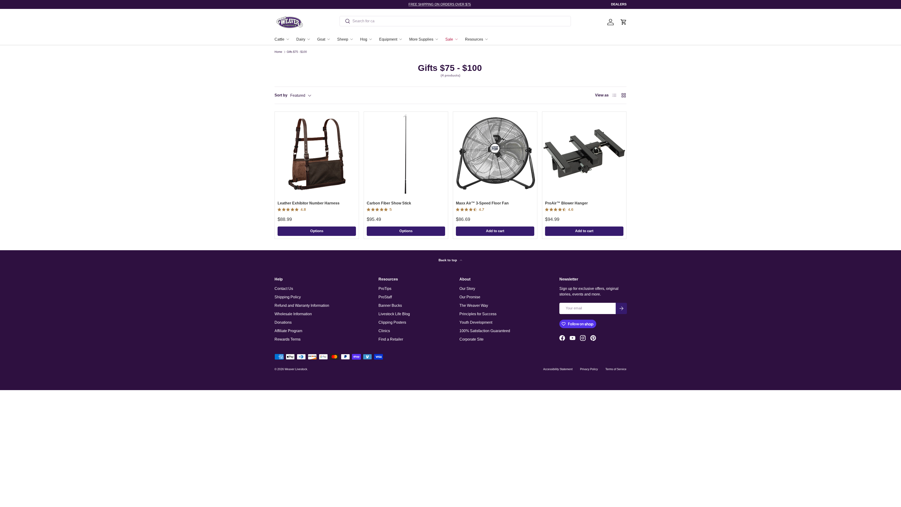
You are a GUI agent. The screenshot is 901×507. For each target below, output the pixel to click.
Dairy (300, 39)
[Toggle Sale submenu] (456, 39)
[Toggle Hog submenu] (370, 39)
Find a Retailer (390, 339)
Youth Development (475, 322)
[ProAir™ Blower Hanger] (584, 154)
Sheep (342, 39)
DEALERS (618, 4)
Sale (449, 39)
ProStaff (385, 297)
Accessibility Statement (558, 369)
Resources (474, 39)
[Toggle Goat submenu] (328, 39)
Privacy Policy (589, 369)
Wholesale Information (293, 314)
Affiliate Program (288, 331)
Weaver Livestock (296, 369)
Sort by (281, 95)
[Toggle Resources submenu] (486, 39)
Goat (321, 39)
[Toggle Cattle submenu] (287, 39)
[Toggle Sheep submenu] (351, 39)
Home (278, 51)
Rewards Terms (288, 339)
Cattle (279, 39)
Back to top (448, 260)
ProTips (384, 289)
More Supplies (421, 39)
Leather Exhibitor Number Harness (309, 203)
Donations (283, 322)
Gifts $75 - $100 (297, 51)
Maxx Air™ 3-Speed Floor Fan (482, 203)
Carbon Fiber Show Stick (389, 203)
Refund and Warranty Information (302, 305)
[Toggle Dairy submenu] (308, 39)
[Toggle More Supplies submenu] (436, 39)
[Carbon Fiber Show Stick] (406, 154)
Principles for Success (477, 314)
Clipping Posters (392, 322)
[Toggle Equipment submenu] (400, 39)
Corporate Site (471, 339)
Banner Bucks (390, 305)
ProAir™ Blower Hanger (566, 203)
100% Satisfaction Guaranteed (484, 331)
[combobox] (455, 21)
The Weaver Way (473, 305)
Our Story (467, 289)
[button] (623, 22)
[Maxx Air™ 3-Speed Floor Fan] (495, 154)
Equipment (388, 39)
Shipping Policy (288, 297)
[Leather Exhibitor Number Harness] (317, 154)
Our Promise (469, 297)
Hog (363, 39)
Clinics (384, 331)
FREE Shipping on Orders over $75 (440, 4)
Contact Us (284, 289)
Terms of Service (615, 369)
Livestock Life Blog (394, 314)
